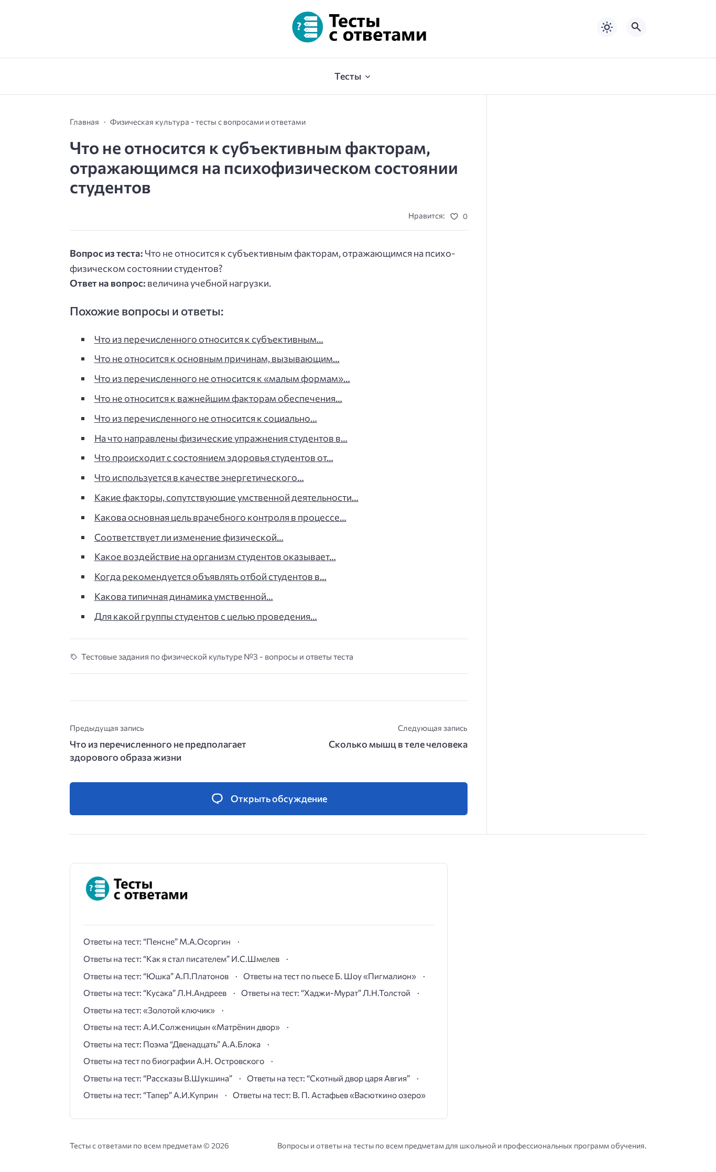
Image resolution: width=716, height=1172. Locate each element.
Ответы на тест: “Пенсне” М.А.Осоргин (157, 941)
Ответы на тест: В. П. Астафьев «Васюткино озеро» (329, 1095)
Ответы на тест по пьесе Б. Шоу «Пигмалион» (329, 976)
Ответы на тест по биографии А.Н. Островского (173, 1061)
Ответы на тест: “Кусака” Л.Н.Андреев (154, 993)
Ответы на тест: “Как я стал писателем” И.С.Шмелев (181, 958)
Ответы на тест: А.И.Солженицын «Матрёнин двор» (181, 1027)
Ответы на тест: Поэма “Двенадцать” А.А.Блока (172, 1044)
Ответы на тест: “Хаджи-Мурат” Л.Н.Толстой (325, 993)
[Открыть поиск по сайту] (636, 27)
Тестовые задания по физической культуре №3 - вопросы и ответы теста (217, 656)
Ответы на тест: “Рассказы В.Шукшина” (157, 1078)
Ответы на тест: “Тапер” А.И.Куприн (150, 1095)
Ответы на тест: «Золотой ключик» (149, 1010)
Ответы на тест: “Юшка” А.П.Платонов (156, 976)
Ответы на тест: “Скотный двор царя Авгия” (328, 1078)
